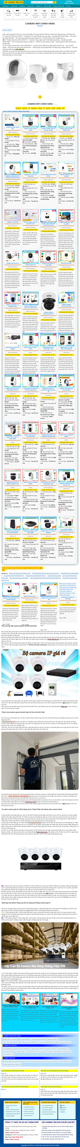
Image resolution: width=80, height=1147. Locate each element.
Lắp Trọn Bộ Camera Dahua (32, 1061)
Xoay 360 (48, 108)
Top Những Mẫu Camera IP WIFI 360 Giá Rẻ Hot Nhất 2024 (45, 578)
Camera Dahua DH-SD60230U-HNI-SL (36, 576)
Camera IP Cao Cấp (29, 1113)
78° (29, 108)
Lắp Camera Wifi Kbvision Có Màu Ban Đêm (14, 1051)
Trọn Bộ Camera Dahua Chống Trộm (12, 1064)
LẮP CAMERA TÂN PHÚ (13, 2)
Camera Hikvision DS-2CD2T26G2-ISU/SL (19, 573)
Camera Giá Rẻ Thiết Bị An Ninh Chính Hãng (15, 111)
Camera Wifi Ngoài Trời (63, 1049)
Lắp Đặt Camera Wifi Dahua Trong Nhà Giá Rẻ (60, 1051)
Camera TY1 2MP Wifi (12, 222)
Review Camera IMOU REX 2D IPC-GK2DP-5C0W (11, 1006)
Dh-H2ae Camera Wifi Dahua (69, 1008)
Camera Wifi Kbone (25, 1049)
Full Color (40, 108)
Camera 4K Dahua (28, 1111)
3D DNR (53, 108)
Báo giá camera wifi (53, 1039)
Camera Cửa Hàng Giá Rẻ (54, 576)
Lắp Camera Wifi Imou (47, 1114)
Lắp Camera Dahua (47, 1109)
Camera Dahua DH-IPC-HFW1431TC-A (14, 576)
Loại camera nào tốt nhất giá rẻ (39, 1039)
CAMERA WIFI (14, 6)
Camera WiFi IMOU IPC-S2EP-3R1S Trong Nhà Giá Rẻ (48, 390)
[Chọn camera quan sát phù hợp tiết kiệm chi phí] (74, 14)
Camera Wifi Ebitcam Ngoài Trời (11, 1049)
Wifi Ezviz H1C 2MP (66, 263)
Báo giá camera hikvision (23, 1039)
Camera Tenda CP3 (30, 264)
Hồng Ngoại (33, 108)
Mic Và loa (18, 108)
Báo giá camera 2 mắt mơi (9, 1039)
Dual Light (24, 108)
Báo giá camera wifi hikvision (30, 1042)
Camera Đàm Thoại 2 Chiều (13, 1111)
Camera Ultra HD (28, 1115)
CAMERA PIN (30, 6)
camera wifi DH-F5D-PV (12, 263)
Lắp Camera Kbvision (47, 1105)
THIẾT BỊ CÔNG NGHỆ (58, 6)
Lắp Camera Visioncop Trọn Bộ (48, 1061)
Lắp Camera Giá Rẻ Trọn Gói (64, 1061)
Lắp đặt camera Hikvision (48, 1112)
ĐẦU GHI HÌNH (47, 6)
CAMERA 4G (39, 6)
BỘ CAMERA (5, 6)
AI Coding (59, 108)
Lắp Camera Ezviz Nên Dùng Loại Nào (13, 1070)
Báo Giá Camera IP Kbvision (63, 1042)
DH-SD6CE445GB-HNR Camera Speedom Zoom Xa (45, 573)
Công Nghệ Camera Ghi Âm (13, 1113)
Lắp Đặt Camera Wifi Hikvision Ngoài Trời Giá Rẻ (43, 1049)
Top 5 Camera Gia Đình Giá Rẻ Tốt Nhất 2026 (15, 1086)
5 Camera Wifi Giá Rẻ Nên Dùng (47, 1042)
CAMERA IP (22, 6)
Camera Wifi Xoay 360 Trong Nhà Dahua (36, 1051)
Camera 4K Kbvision (29, 1107)
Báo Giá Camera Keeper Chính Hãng (19, 578)
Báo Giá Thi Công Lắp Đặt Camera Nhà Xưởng (54, 1070)
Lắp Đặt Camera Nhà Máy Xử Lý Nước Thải (30, 1007)
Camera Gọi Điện (10, 1116)
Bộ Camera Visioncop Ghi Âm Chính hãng (13, 1061)
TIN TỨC (68, 6)
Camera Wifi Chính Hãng (40, 23)
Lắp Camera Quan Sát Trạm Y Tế (49, 1007)
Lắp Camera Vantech (47, 1107)
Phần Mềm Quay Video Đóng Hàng (51, 1086)
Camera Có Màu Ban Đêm (12, 1109)
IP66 (63, 108)
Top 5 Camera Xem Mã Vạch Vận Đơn (12, 1042)
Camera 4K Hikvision (29, 1109)
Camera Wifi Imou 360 (8, 1054)
